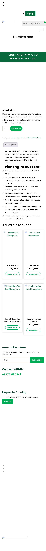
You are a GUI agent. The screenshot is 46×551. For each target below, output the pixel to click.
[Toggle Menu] (42, 30)
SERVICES (30, 532)
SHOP (7, 535)
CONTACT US (19, 535)
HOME (7, 532)
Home (4, 487)
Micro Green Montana (32, 138)
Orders (5, 513)
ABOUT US (18, 532)
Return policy (7, 517)
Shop (4, 495)
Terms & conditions (10, 521)
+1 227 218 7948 (11, 374)
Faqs (4, 525)
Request (7, 401)
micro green (17, 138)
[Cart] (44, 23)
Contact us (7, 499)
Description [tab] (10, 145)
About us (5, 491)
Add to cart (16, 128)
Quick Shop (12, 274)
